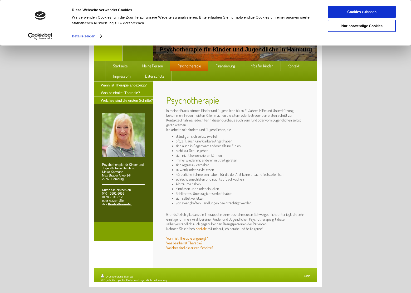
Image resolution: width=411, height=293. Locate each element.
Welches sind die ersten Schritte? (189, 247)
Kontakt (201, 228)
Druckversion (113, 276)
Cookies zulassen (362, 12)
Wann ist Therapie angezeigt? (187, 238)
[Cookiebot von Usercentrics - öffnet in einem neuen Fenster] (40, 36)
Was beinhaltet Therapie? (184, 243)
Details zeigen (83, 36)
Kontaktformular (120, 204)
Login (307, 275)
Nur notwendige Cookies (361, 26)
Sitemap (128, 276)
